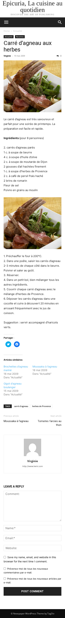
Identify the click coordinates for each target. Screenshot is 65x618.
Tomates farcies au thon (49, 423)
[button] (60, 22)
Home (7, 30)
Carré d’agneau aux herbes (28, 46)
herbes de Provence (41, 406)
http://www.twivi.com (32, 466)
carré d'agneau (21, 406)
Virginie (7, 55)
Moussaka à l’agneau (44, 366)
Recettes (20, 36)
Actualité (17, 30)
